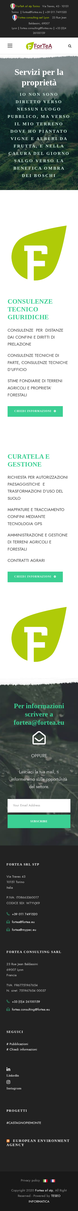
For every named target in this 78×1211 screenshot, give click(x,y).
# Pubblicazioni (17, 1044)
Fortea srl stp (44, 1190)
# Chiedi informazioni (21, 1049)
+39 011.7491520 (56, 12)
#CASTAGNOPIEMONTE (23, 1123)
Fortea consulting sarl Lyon (33, 18)
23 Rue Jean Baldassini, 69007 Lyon (39, 23)
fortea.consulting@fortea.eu (36, 28)
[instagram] (8, 1082)
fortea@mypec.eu (24, 930)
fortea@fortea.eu (32, 12)
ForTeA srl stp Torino (28, 6)
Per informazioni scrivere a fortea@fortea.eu (39, 714)
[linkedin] (8, 1069)
